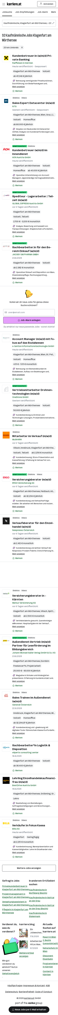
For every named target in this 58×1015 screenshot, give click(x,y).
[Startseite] (15, 4)
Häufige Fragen (15, 985)
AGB (48, 985)
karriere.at (49, 931)
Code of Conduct (43, 991)
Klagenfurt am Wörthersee (26, 71)
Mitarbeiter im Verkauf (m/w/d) (32, 436)
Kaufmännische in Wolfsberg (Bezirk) (38, 891)
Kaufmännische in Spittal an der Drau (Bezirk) (41, 907)
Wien (43, 114)
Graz (49, 114)
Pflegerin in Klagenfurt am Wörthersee (15, 911)
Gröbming (46, 793)
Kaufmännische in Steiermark (38, 915)
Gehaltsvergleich (10, 973)
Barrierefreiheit (26, 991)
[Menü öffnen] (4, 4)
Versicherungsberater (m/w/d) (31, 479)
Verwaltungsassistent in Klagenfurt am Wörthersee (15, 903)
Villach (17, 448)
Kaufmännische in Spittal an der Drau (41, 899)
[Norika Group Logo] (28, 1003)
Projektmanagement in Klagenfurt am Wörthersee (15, 895)
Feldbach (45, 491)
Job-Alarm (42, 12)
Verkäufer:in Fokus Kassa (28, 825)
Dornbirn (45, 661)
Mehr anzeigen (18, 87)
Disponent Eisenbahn (48, 957)
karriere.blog (27, 924)
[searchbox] (29, 23)
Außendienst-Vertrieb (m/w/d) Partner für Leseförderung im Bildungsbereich (31, 645)
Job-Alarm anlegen (30, 320)
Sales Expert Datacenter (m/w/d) (33, 103)
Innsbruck (26, 448)
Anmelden (48, 4)
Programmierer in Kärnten (50, 965)
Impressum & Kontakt (34, 985)
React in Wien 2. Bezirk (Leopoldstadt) (50, 940)
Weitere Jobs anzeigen (29, 868)
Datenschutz (11, 991)
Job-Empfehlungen (24, 12)
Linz (53, 114)
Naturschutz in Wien (50, 950)
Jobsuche (7, 12)
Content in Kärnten (48, 973)
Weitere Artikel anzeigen (26, 954)
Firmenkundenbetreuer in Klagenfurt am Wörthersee (15, 888)
